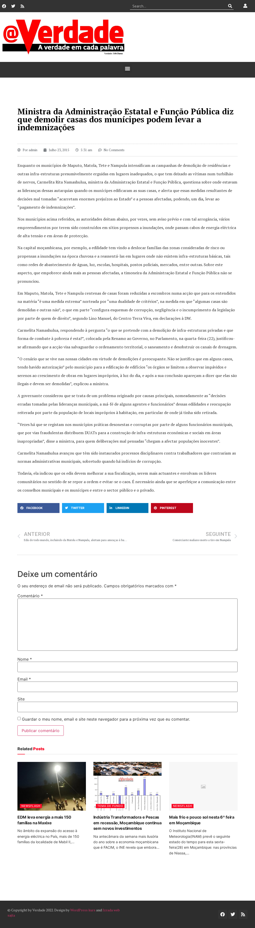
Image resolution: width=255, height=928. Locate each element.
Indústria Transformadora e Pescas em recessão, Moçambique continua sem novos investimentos (127, 823)
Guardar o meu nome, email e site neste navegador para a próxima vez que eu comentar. (106, 719)
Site (21, 699)
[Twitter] (13, 6)
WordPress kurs (82, 910)
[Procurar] (230, 5)
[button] (128, 68)
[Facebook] (4, 6)
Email (24, 679)
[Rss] (22, 6)
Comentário (30, 596)
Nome (24, 659)
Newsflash (30, 806)
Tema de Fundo (110, 806)
